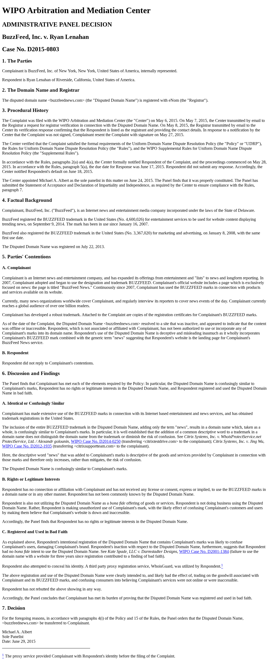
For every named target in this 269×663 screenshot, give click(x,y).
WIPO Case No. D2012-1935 (27, 446)
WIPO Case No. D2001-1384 (204, 551)
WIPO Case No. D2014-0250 (96, 441)
